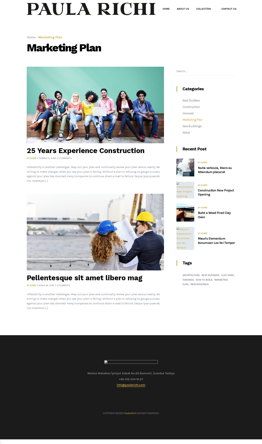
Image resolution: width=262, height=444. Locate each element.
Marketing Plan (192, 120)
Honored (188, 113)
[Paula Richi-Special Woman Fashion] (91, 9)
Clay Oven (227, 275)
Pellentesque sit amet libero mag (84, 278)
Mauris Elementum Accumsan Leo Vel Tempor (216, 241)
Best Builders (191, 100)
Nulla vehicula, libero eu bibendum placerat (215, 170)
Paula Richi (130, 413)
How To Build (204, 279)
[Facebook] (128, 406)
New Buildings (192, 126)
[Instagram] (134, 406)
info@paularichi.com (131, 385)
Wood (186, 133)
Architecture (191, 275)
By (31, 158)
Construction (191, 107)
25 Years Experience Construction (86, 150)
